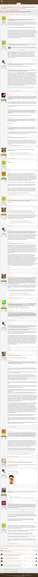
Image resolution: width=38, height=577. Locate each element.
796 (8, 14)
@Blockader (25, 141)
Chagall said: (9, 18)
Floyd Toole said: (10, 310)
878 (16, 14)
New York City (4, 158)
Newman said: (10, 136)
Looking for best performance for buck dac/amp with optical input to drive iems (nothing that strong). (13, 565)
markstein (4, 552)
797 (10, 14)
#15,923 (36, 60)
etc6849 (4, 556)
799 (13, 14)
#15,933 (36, 322)
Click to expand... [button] (22, 50)
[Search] (37, 3)
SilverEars (4, 566)
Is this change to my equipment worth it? (10, 558)
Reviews (9, 3)
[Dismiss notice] (36, 7)
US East (5, 311)
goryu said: (9, 62)
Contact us (23, 573)
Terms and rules (27, 573)
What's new (23, 3)
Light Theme (3, 573)
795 (6, 14)
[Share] (34, 16)
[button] (25, 3)
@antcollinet (31, 141)
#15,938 (36, 488)
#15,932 (36, 300)
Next (19, 14)
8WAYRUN (23, 576)
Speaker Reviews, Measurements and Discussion (16, 552)
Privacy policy (32, 573)
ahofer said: (9, 42)
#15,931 (36, 274)
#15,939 (36, 501)
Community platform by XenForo (14, 575)
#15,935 (36, 429)
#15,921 (36, 16)
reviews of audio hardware (17, 7)
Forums (18, 3)
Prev (2, 14)
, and (12, 158)
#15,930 (36, 228)
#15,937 (36, 469)
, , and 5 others (15, 145)
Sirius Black (33, 561)
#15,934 (36, 352)
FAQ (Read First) (3, 3)
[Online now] (3, 304)
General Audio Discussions (14, 556)
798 (11, 14)
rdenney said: (10, 198)
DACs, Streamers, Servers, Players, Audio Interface (16, 566)
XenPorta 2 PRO (15, 576)
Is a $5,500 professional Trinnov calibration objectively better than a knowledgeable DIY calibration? (13, 555)
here (9, 8)
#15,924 (36, 93)
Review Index (14, 3)
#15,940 (36, 523)
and (11, 225)
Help (35, 573)
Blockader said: (10, 502)
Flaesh (34, 558)
